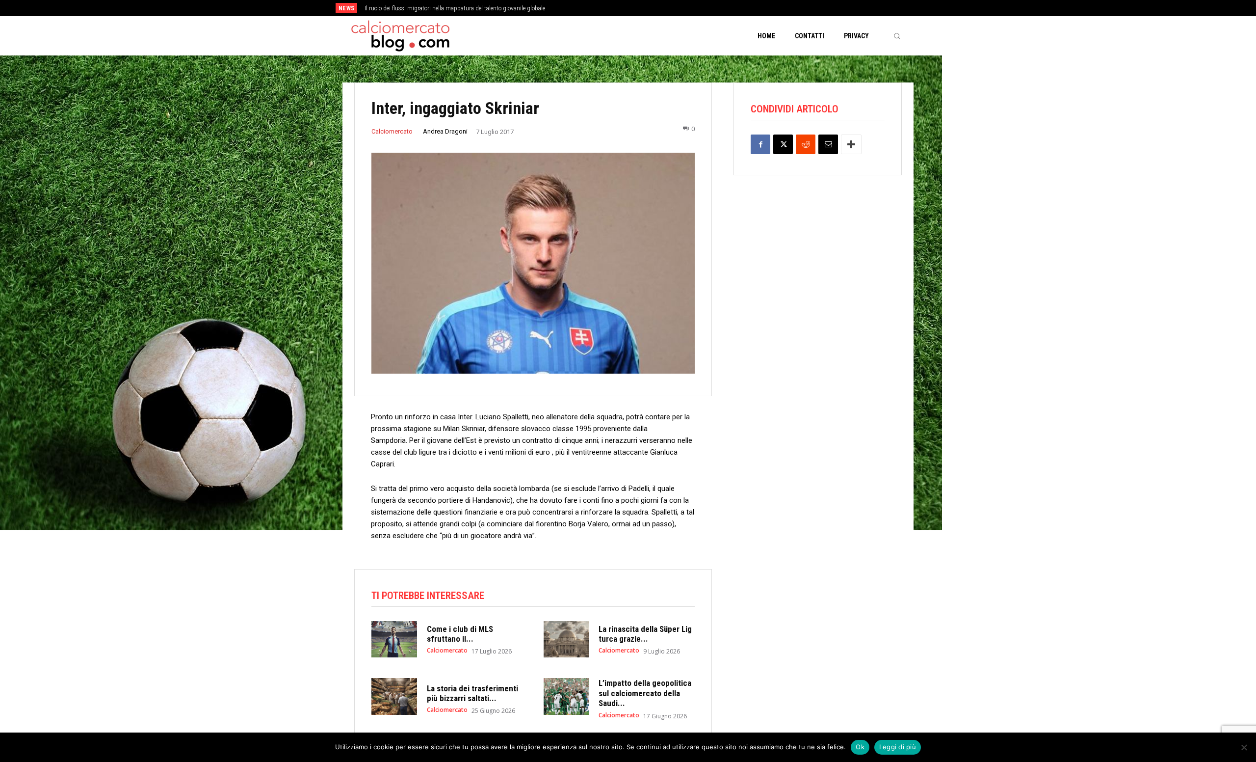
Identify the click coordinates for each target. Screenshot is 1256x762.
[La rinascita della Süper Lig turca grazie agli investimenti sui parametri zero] (566, 639)
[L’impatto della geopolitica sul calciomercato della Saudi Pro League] (566, 696)
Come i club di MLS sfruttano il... (460, 634)
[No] (1244, 747)
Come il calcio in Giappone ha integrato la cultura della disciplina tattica (465, 8)
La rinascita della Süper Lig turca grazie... (645, 634)
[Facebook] (760, 144)
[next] (660, 8)
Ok (860, 747)
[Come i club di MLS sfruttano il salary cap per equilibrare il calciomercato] (394, 639)
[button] (897, 35)
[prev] (645, 8)
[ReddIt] (805, 144)
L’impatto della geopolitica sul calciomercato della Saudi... (645, 693)
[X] (783, 144)
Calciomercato (392, 131)
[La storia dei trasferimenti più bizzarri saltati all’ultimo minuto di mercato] (394, 696)
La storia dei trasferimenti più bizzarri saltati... (472, 693)
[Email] (828, 144)
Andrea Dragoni (445, 131)
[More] (851, 144)
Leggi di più (897, 747)
